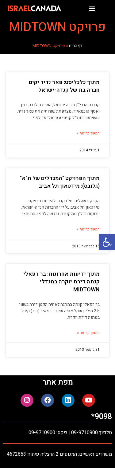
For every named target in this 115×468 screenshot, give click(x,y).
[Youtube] (88, 400)
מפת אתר (57, 382)
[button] (107, 242)
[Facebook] (47, 400)
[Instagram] (27, 400)
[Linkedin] (68, 400)
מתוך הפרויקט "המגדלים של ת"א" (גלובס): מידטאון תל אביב (60, 182)
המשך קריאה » (88, 133)
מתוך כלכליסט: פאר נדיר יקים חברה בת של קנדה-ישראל (64, 86)
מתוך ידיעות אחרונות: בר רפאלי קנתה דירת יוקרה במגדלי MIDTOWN (61, 282)
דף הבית (75, 46)
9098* (101, 416)
